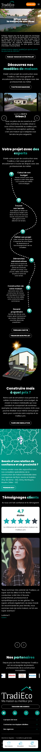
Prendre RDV (31, 4)
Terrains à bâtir (20, 330)
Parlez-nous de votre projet (20, 57)
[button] (39, 4)
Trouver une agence (20, 707)
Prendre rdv (8, 487)
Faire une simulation (20, 423)
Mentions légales (7, 738)
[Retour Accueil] (7, 4)
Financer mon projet (20, 335)
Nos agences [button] (8, 729)
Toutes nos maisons (20, 87)
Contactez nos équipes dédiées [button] (15, 724)
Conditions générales (24, 738)
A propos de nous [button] (10, 720)
